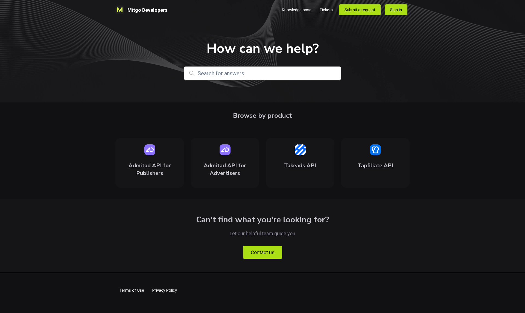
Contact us (263, 252)
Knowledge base (296, 9)
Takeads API (300, 165)
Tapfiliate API (375, 165)
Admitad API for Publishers (150, 169)
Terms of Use (131, 290)
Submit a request (360, 9)
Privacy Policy (164, 290)
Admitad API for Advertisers (225, 169)
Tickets (326, 9)
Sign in (396, 9)
